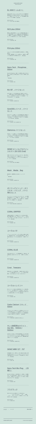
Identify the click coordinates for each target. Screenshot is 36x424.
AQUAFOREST (12, 40)
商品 (15, 21)
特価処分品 (17, 21)
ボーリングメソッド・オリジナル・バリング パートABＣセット (17, 190)
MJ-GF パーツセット (16, 90)
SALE (11, 21)
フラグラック (12, 389)
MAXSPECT (12, 180)
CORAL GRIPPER (13, 212)
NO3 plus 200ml (13, 29)
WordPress (30, 420)
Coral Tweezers (14, 268)
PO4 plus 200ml (13, 48)
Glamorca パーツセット (16, 130)
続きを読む (18, 17)
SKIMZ (13, 21)
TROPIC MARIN (14, 203)
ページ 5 (12, 409)
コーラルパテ (12, 231)
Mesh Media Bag (15, 170)
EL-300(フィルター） (15, 10)
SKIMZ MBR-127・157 (16, 349)
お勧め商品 (15, 180)
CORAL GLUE (12, 250)
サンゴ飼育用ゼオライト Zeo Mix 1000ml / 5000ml (17, 328)
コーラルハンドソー (15, 285)
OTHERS (11, 400)
